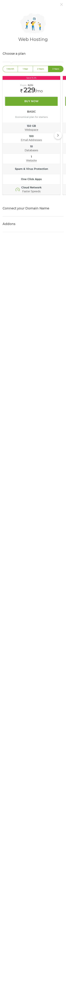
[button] (58, 135)
